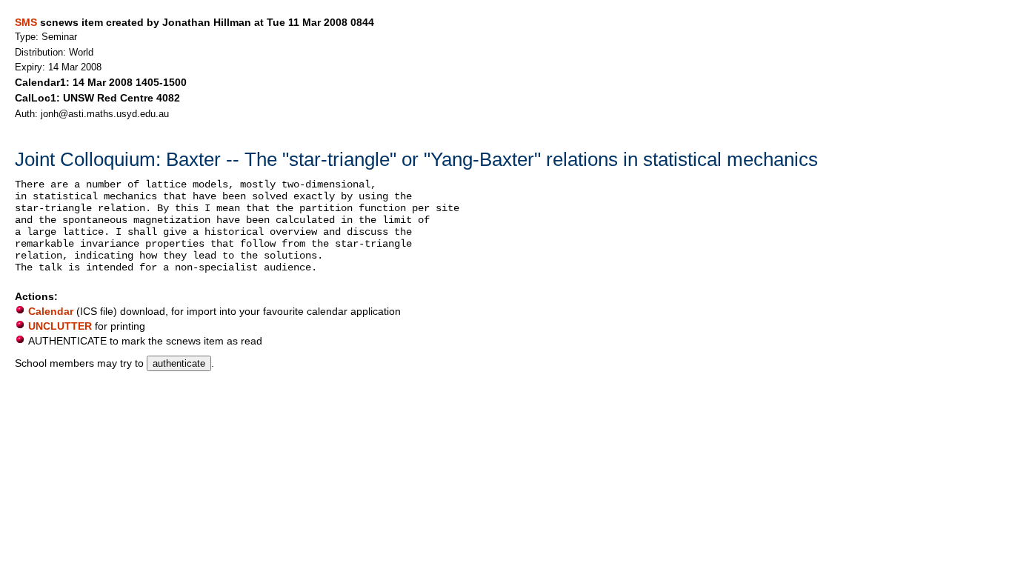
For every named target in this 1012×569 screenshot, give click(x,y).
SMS (26, 22)
